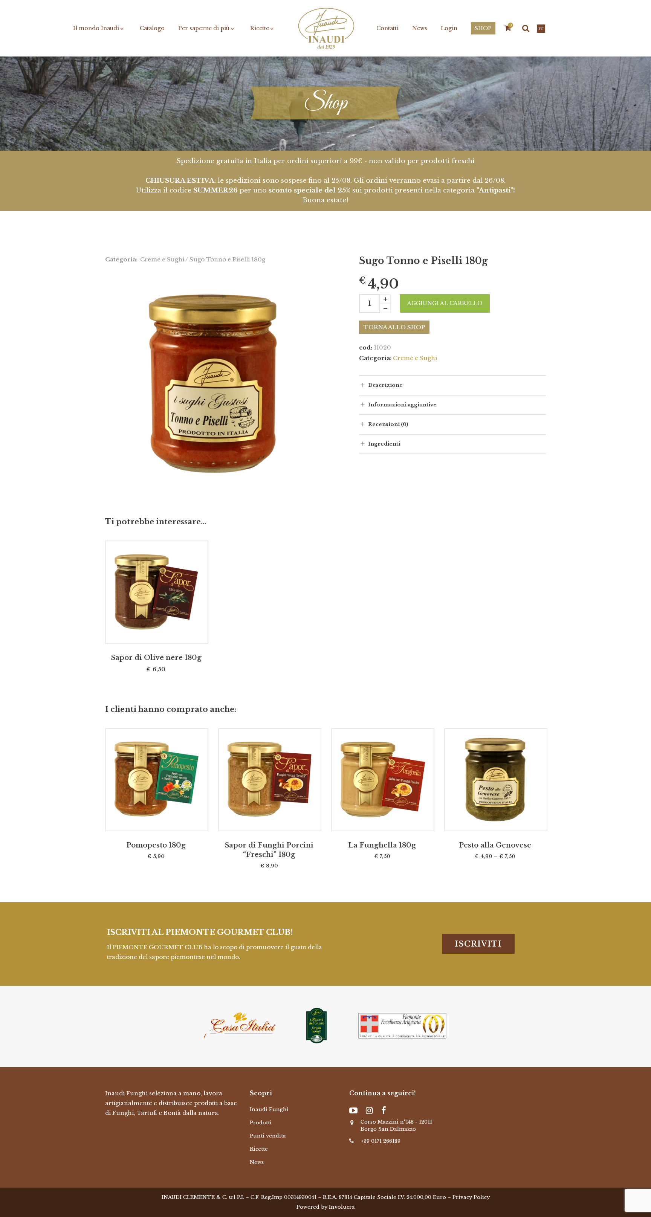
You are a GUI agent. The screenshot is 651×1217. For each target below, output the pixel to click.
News (257, 1162)
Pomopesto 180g (156, 845)
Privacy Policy (471, 1197)
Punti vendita (268, 1136)
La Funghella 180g (382, 845)
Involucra (342, 1207)
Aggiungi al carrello (444, 303)
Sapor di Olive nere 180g (156, 658)
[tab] (452, 385)
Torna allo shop (394, 327)
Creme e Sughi (162, 259)
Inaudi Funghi (269, 1109)
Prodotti (261, 1122)
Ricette (259, 1149)
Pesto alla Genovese (495, 845)
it (541, 29)
